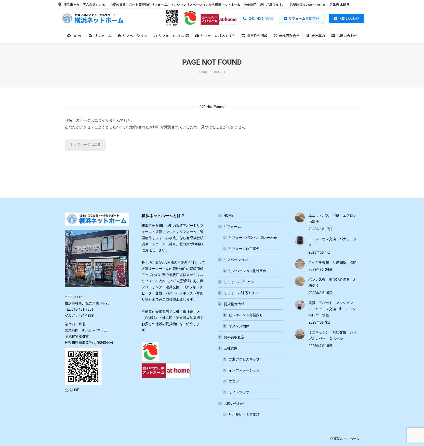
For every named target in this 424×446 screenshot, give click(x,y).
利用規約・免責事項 (244, 415)
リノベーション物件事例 (247, 271)
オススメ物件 (239, 326)
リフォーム (232, 227)
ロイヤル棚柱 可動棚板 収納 (332, 262)
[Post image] (300, 217)
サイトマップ (239, 392)
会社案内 (231, 348)
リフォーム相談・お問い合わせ (253, 238)
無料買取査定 (234, 337)
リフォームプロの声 (239, 282)
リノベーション (236, 260)
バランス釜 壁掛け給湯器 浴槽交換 (332, 282)
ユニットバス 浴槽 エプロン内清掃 (332, 219)
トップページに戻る (85, 144)
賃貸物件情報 (234, 304)
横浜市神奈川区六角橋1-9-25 (84, 4)
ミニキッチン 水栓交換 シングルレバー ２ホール (332, 335)
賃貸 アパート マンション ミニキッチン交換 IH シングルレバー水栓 (332, 309)
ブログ (234, 381)
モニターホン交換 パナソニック (332, 242)
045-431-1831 (261, 18)
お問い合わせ (234, 403)
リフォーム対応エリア (241, 293)
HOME (228, 215)
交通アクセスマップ (244, 359)
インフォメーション (244, 370)
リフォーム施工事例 (244, 249)
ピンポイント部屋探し (246, 315)
